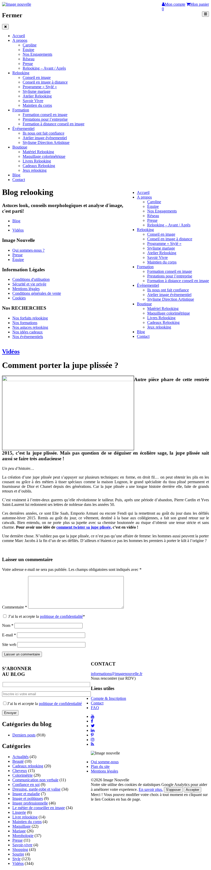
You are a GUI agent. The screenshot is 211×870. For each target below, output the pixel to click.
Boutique (19, 147)
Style (16, 859)
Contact (18, 179)
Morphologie (22, 835)
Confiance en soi (26, 784)
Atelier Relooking (37, 96)
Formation (20, 110)
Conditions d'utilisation (31, 279)
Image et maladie (26, 794)
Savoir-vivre (22, 845)
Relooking (20, 73)
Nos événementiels (27, 336)
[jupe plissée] (68, 379)
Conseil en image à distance (45, 82)
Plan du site (100, 766)
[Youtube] (92, 716)
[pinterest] (92, 735)
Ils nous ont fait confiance (43, 133)
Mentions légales (26, 288)
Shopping (20, 849)
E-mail (9, 635)
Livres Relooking (37, 161)
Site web (9, 644)
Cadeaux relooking (27, 766)
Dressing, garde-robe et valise (36, 789)
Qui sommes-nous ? (28, 250)
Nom (7, 625)
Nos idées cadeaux (27, 332)
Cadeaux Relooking (39, 165)
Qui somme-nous (105, 762)
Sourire (18, 854)
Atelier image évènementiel (45, 138)
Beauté (18, 761)
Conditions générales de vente (36, 293)
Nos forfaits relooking (30, 318)
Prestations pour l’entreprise (45, 119)
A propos (19, 40)
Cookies (19, 298)
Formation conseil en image (45, 114)
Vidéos (18, 230)
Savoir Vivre (33, 101)
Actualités (20, 756)
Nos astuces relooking (30, 327)
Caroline (30, 45)
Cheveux (19, 770)
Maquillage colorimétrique (44, 156)
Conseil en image (37, 77)
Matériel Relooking (38, 152)
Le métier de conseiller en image (38, 808)
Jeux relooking (35, 170)
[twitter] (93, 726)
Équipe (28, 49)
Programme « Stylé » (40, 87)
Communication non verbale (35, 780)
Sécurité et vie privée (29, 284)
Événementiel (23, 128)
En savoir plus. (151, 789)
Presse (28, 63)
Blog (16, 175)
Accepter (192, 790)
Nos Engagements (37, 54)
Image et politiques (27, 798)
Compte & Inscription (108, 698)
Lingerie (19, 812)
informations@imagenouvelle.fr (116, 673)
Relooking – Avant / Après (44, 68)
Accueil (18, 36)
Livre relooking (25, 817)
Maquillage (21, 826)
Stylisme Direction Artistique (46, 142)
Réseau (28, 59)
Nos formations (24, 323)
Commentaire (14, 607)
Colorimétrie (22, 775)
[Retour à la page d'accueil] (16, 4)
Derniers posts (24, 735)
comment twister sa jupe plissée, (84, 527)
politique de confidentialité (61, 616)
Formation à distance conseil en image (53, 124)
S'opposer (173, 790)
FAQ (95, 707)
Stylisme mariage (36, 91)
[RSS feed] (92, 744)
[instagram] (92, 739)
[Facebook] (92, 721)
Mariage (19, 831)
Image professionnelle (30, 803)
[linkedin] (92, 730)
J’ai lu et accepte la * (46, 616)
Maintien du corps (37, 105)
